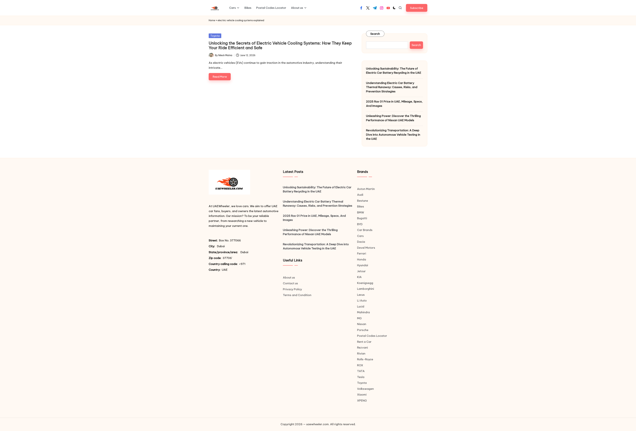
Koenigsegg (365, 283)
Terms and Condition (297, 295)
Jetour (361, 271)
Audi (360, 195)
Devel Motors (366, 248)
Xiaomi (362, 394)
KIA (359, 277)
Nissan (361, 324)
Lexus (361, 295)
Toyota (215, 35)
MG (359, 318)
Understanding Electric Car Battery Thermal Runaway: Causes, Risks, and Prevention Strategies (391, 87)
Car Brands (364, 230)
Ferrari (361, 253)
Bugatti (362, 218)
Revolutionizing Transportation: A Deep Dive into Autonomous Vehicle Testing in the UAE (393, 134)
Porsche (362, 330)
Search (375, 34)
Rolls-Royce (365, 359)
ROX (360, 365)
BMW (360, 212)
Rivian (361, 353)
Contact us (290, 283)
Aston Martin (366, 189)
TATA (361, 371)
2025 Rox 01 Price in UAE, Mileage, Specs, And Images (394, 104)
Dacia (361, 242)
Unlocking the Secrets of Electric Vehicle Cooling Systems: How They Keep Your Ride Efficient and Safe (280, 45)
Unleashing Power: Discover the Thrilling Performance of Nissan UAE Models (393, 118)
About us (289, 277)
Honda (361, 259)
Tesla (360, 377)
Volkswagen (365, 389)
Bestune (362, 201)
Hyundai (362, 265)
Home (212, 20)
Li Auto (362, 300)
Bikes (360, 206)
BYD (360, 224)
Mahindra (363, 312)
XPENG (362, 400)
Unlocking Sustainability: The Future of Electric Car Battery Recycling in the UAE (393, 71)
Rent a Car (364, 342)
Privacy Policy (292, 289)
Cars (360, 236)
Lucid (360, 306)
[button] (416, 8)
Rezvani (362, 347)
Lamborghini (365, 289)
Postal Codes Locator (372, 336)
